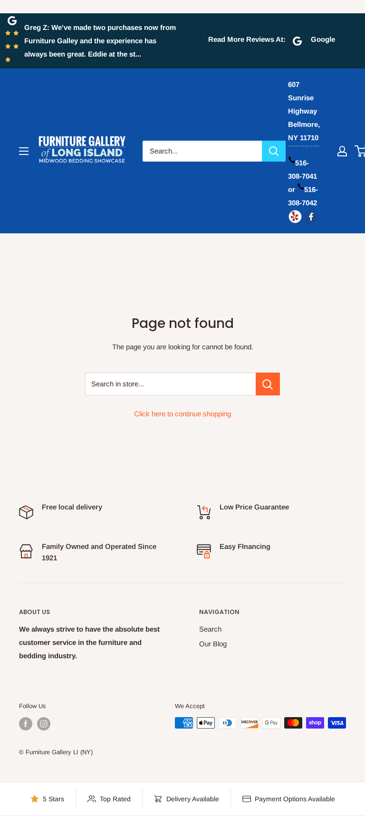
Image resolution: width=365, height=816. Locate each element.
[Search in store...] (268, 384)
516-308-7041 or (302, 176)
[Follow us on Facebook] (25, 723)
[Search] (274, 151)
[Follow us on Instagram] (43, 723)
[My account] (342, 151)
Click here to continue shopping (182, 414)
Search (210, 629)
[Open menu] (24, 151)
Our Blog (213, 644)
